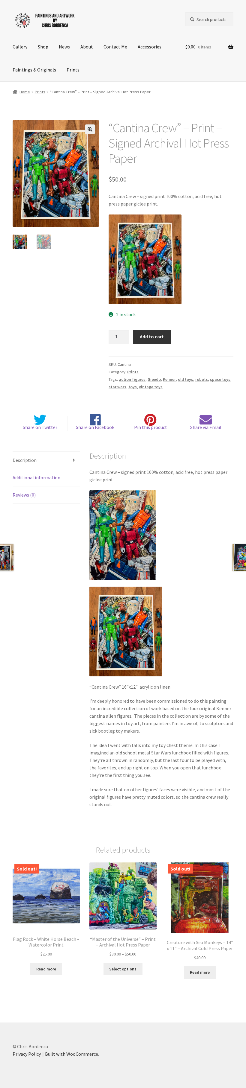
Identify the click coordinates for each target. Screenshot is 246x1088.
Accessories (149, 47)
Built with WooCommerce (71, 1054)
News (64, 47)
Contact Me (115, 47)
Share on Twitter (40, 427)
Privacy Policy (27, 1054)
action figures (132, 379)
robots (201, 379)
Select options (122, 969)
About (86, 47)
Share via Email (205, 427)
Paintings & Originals (34, 70)
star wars (117, 386)
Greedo (154, 379)
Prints (73, 70)
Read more (46, 969)
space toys (220, 379)
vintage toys (151, 386)
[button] (90, 129)
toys (132, 386)
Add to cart (152, 337)
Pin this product (150, 427)
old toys (185, 379)
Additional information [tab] (36, 477)
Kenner (169, 379)
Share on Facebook (95, 427)
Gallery (20, 47)
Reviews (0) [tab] (24, 495)
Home (25, 92)
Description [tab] (25, 460)
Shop (43, 47)
